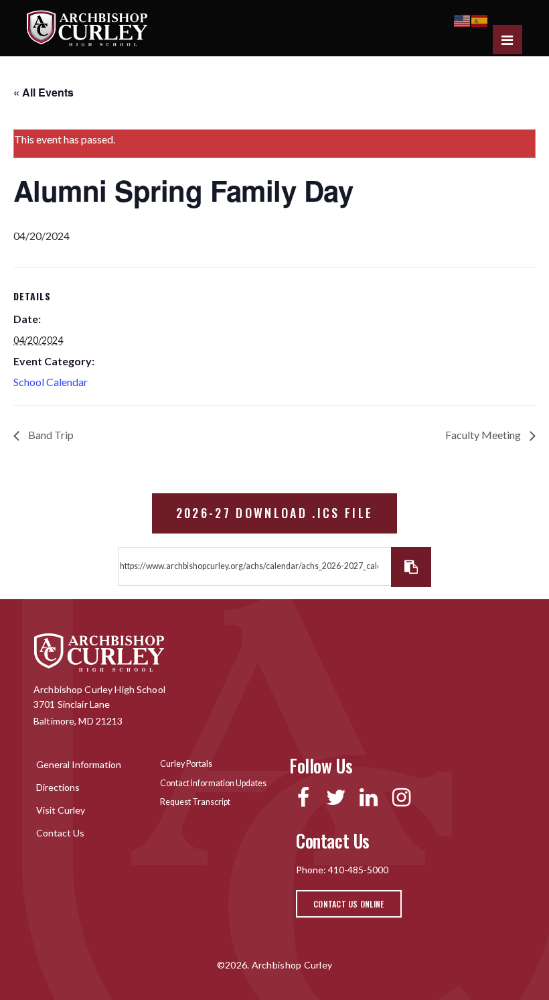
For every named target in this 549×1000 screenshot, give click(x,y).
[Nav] (507, 39)
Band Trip (50, 434)
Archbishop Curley (87, 28)
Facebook (303, 797)
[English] (462, 19)
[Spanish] (480, 19)
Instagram (401, 797)
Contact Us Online (348, 904)
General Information (78, 764)
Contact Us (60, 832)
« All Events (43, 92)
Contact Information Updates (213, 783)
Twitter (335, 797)
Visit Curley (60, 810)
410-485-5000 (358, 869)
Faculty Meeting (484, 434)
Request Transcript (195, 802)
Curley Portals (186, 764)
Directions (58, 787)
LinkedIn (368, 797)
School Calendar (50, 381)
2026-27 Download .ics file (275, 512)
